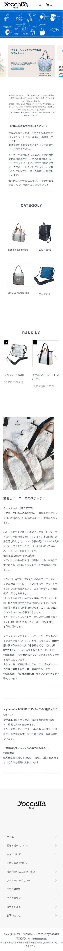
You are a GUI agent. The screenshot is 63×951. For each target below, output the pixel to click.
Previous (4, 63)
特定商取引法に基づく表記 (21, 871)
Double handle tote (18, 249)
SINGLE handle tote (18, 292)
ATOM (16, 889)
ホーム (10, 836)
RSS (9, 889)
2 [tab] (31, 80)
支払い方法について (17, 862)
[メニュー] (58, 5)
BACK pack (45, 249)
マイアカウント (15, 897)
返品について (14, 854)
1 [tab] (26, 80)
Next (59, 63)
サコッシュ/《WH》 (14, 375)
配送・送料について (17, 845)
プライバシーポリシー (18, 880)
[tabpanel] (31, 61)
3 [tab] (36, 80)
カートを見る (14, 906)
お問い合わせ (14, 915)
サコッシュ (45, 293)
